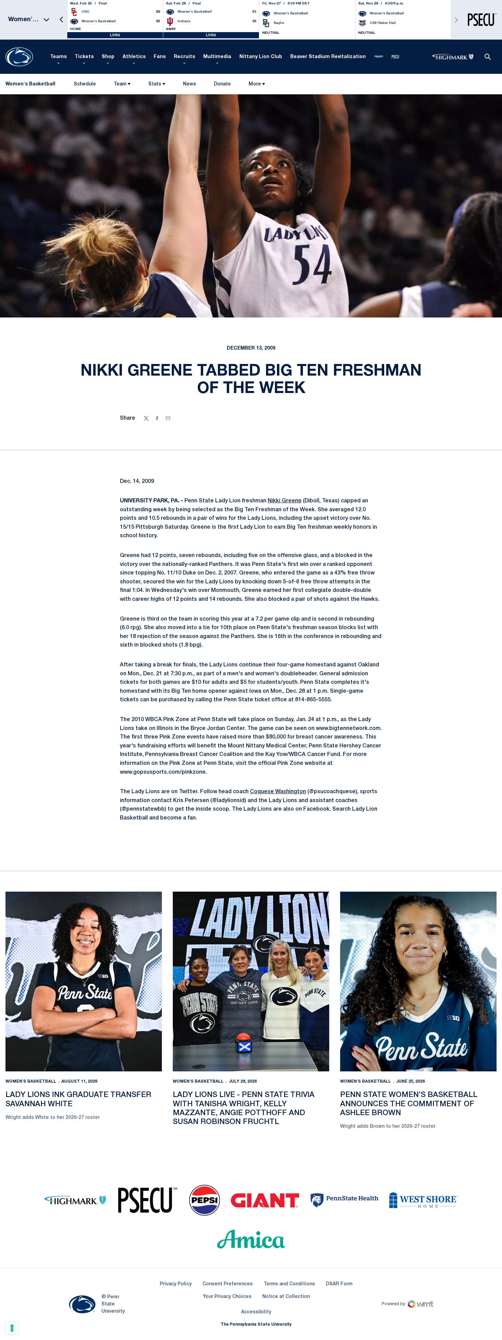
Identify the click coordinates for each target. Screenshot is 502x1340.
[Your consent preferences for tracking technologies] (11, 1328)
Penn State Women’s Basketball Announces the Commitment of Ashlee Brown (408, 1104)
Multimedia (217, 57)
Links (115, 35)
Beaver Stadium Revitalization (328, 57)
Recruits (184, 57)
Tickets (84, 57)
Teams (58, 57)
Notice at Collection (286, 1297)
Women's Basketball (30, 1081)
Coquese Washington (278, 791)
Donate (222, 85)
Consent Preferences (228, 1284)
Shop (108, 57)
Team (120, 84)
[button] (61, 19)
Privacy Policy (176, 1284)
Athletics (134, 57)
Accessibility (256, 1312)
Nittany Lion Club (260, 57)
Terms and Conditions (289, 1284)
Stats (154, 84)
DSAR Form (339, 1284)
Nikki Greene (285, 501)
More (255, 84)
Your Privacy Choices (227, 1297)
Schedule (85, 84)
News (189, 84)
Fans (160, 57)
